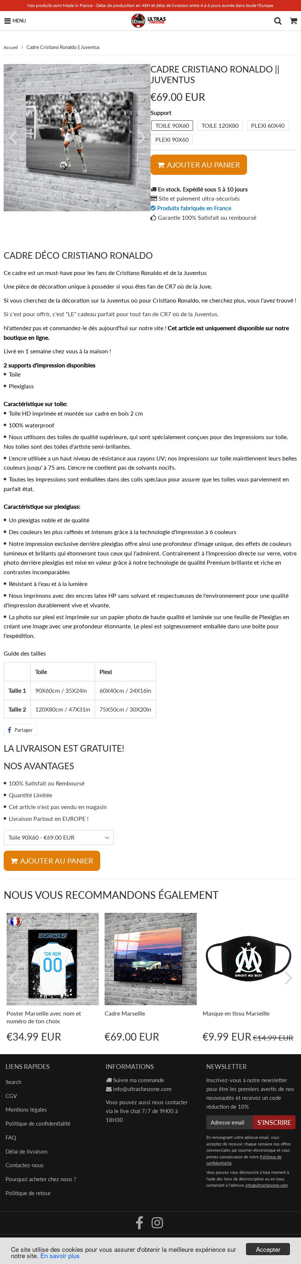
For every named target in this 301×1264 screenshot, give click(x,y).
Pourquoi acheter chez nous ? (41, 1179)
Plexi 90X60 (172, 139)
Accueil (11, 47)
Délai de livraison (26, 1151)
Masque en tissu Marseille (236, 1013)
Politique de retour (28, 1193)
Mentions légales (26, 1109)
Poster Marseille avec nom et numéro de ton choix (44, 1017)
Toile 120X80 (220, 125)
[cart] (293, 20)
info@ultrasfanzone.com (142, 1088)
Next (141, 136)
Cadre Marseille (125, 1013)
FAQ (11, 1137)
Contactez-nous (25, 1165)
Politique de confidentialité (38, 1123)
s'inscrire (274, 1122)
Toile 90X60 (172, 125)
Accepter (268, 1249)
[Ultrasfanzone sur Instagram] (157, 1225)
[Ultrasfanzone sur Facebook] (140, 1225)
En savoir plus (60, 1255)
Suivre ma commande (138, 1080)
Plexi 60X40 (267, 125)
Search (13, 1081)
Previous (12, 136)
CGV (11, 1095)
